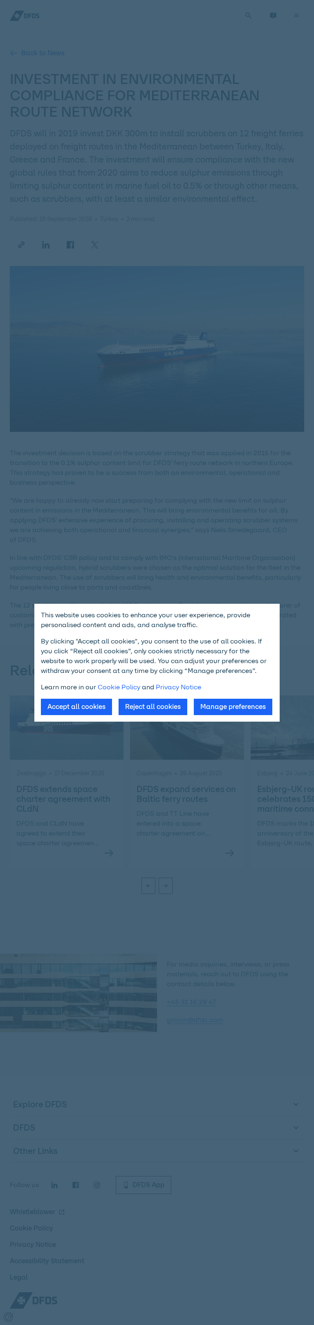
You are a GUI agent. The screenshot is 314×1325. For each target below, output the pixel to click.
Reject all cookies (153, 707)
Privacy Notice (178, 687)
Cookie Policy (119, 687)
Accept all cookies (76, 707)
